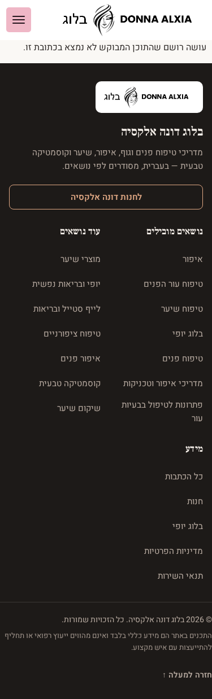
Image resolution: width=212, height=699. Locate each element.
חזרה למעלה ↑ (187, 675)
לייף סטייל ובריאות (67, 309)
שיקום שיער (79, 408)
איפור (193, 259)
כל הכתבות (184, 476)
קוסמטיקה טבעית (70, 383)
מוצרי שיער (80, 259)
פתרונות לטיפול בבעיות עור (162, 412)
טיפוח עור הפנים (173, 284)
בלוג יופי (187, 333)
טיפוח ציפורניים (72, 333)
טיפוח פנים (182, 358)
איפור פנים (80, 358)
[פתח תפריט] (18, 19)
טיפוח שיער (182, 309)
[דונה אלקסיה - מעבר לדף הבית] (131, 20)
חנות (195, 501)
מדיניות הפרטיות (173, 551)
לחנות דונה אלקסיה (106, 197)
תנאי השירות (180, 576)
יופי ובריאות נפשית (66, 284)
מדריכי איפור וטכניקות (163, 383)
